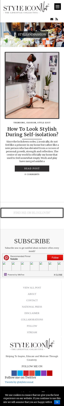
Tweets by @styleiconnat (19, 382)
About (32, 294)
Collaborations (32, 319)
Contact (32, 300)
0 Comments (32, 174)
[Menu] (57, 6)
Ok (57, 402)
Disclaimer (31, 313)
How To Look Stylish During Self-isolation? (32, 132)
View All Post (32, 287)
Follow (32, 326)
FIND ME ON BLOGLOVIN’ (32, 213)
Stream (32, 332)
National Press (32, 306)
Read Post (32, 168)
